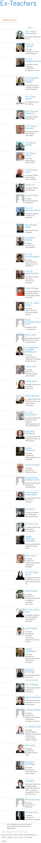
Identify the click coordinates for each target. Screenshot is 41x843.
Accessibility (28, 837)
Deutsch (4, 841)
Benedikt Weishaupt (30, 763)
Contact (20, 837)
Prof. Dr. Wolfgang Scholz (33, 60)
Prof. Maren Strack (30, 154)
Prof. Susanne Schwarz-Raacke (31, 79)
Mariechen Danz (32, 799)
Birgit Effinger (32, 288)
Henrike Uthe (31, 195)
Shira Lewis (30, 334)
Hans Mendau (31, 590)
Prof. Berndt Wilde (31, 226)
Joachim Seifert (32, 710)
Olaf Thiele (30, 745)
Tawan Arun (30, 366)
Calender (10, 837)
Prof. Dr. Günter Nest (32, 610)
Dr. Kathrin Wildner (30, 238)
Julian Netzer (31, 628)
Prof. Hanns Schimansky (31, 32)
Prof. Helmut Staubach (31, 127)
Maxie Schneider (33, 697)
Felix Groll (29, 509)
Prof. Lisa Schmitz (29, 45)
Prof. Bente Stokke (30, 143)
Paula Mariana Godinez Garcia (32, 478)
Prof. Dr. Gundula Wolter (32, 255)
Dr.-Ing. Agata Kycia (31, 573)
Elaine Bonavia (32, 395)
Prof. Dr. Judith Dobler (32, 303)
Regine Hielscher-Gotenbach (30, 538)
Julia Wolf (30, 780)
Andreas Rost (31, 812)
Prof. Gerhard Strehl (31, 170)
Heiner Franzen (32, 464)
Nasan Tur (30, 184)
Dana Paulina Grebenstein (31, 493)
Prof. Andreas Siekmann (31, 112)
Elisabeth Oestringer (30, 670)
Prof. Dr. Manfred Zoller (32, 272)
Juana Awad (31, 381)
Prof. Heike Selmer (30, 97)
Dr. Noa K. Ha (31, 523)
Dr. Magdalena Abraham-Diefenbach (31, 349)
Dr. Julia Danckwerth (31, 413)
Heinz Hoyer (31, 555)
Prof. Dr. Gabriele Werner (32, 209)
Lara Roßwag (31, 684)
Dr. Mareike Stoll (32, 726)
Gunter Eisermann (30, 449)
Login (15, 837)
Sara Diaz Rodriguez (30, 432)
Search (4, 837)
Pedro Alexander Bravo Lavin (33, 321)
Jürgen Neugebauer (31, 650)
